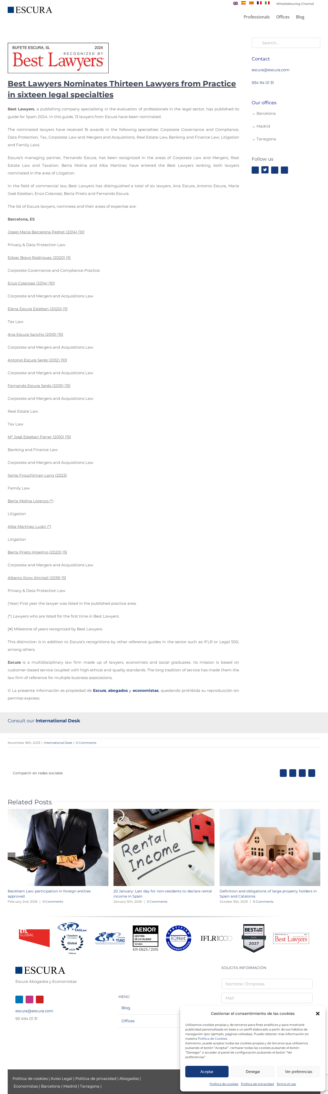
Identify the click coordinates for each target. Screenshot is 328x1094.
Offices (128, 1020)
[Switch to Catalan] (251, 2)
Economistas (26, 1086)
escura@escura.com (271, 69)
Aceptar (206, 1071)
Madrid (70, 1086)
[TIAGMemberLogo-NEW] (110, 934)
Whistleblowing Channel (295, 4)
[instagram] (284, 170)
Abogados (129, 1078)
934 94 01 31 (263, 82)
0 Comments (86, 743)
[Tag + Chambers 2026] (72, 923)
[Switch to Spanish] (243, 2)
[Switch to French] (259, 2)
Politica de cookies (31, 1078)
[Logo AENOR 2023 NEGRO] (145, 927)
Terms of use (286, 1084)
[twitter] (265, 169)
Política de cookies (224, 1084)
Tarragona (89, 1086)
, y (125, 690)
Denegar (253, 1071)
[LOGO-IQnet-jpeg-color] (178, 927)
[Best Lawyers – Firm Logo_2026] (291, 934)
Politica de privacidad (95, 1078)
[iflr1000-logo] (216, 935)
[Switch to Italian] (267, 2)
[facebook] (255, 170)
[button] (317, 1013)
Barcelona (50, 1086)
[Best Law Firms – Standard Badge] (254, 926)
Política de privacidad (257, 1084)
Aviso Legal (62, 1078)
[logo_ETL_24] (34, 931)
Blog (125, 1007)
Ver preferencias (298, 1071)
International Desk (58, 743)
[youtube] (40, 999)
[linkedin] (274, 170)
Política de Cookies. (213, 1038)
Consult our (44, 721)
